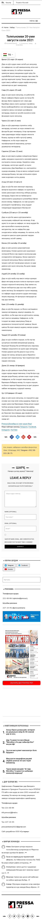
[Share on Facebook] (11, 437)
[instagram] (18, 916)
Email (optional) (11, 523)
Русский (25, 3)
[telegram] (28, 916)
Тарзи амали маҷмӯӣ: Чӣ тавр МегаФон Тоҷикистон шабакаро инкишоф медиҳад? (19, 771)
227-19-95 (7, 608)
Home (6, 27)
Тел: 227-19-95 (8, 822)
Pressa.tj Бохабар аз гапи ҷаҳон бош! (17, 424)
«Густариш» (24, 831)
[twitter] (14, 916)
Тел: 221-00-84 (8, 808)
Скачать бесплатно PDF (21, 683)
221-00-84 (7, 598)
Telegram (24, 450)
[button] (34, 21)
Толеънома (24, 43)
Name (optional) (10, 512)
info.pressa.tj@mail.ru (9, 812)
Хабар (12, 27)
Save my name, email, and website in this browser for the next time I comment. (19, 540)
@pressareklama (18, 608)
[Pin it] (29, 437)
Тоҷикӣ (18, 3)
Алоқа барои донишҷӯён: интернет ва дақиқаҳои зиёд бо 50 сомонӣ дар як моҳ (20, 732)
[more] (26, 852)
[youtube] (23, 916)
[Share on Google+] (23, 437)
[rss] (32, 916)
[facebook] (9, 916)
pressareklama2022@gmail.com (14, 827)
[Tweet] (17, 437)
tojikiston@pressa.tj (19, 598)
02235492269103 (11, 43)
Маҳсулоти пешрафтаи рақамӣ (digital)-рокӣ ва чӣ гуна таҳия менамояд (19, 761)
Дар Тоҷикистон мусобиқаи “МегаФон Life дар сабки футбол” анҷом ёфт (20, 742)
